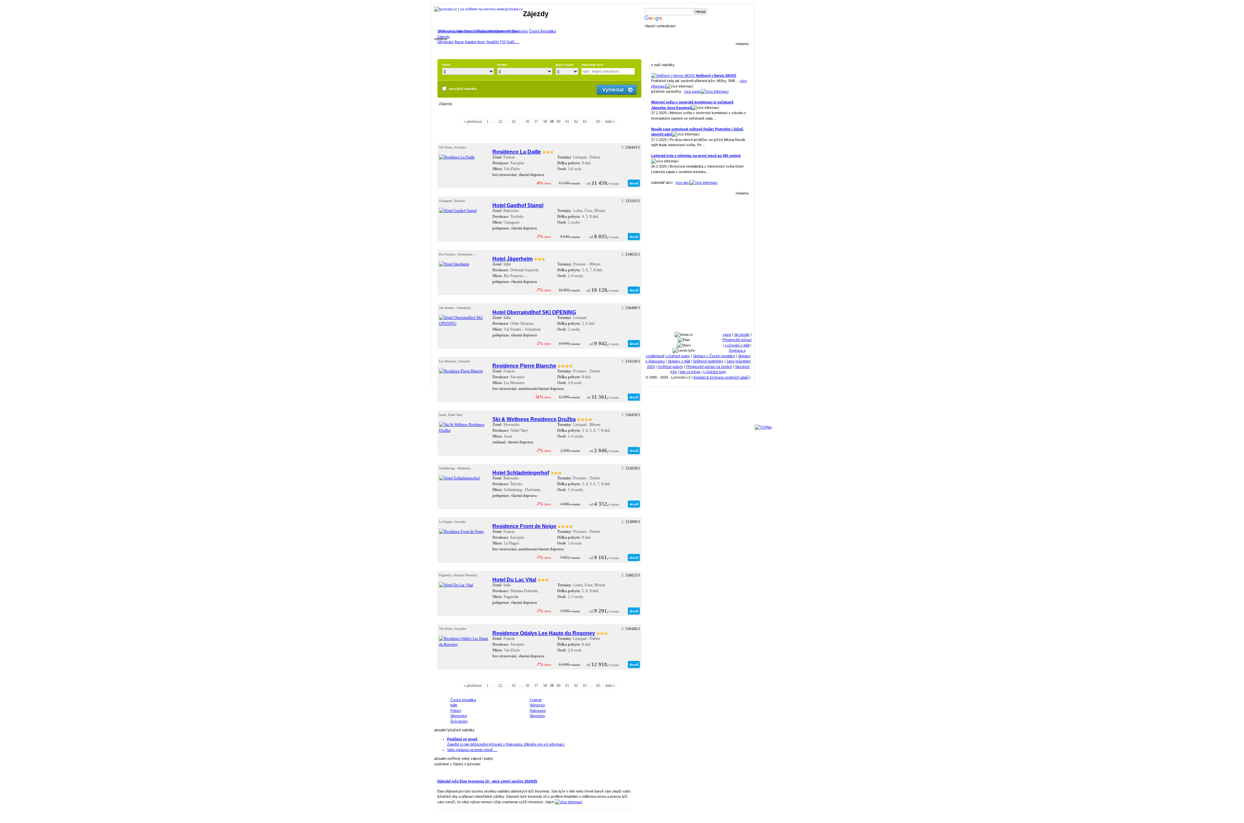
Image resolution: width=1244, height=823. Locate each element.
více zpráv (692, 91)
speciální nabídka (463, 88)
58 (545, 121)
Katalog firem (475, 42)
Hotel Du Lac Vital (514, 579)
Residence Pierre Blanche (524, 366)
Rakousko (447, 31)
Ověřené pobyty (670, 367)
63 (585, 121)
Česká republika (463, 700)
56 (527, 121)
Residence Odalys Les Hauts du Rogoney (543, 633)
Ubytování (445, 42)
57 (536, 121)
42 (514, 121)
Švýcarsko (485, 31)
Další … (513, 42)
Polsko (455, 710)
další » (610, 121)
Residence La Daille (516, 152)
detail (633, 183)
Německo (537, 705)
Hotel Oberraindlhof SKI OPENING (534, 312)
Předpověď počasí (737, 340)
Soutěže (492, 42)
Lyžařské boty (714, 372)
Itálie (459, 31)
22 (500, 121)
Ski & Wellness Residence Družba (534, 419)
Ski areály (742, 334)
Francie (470, 31)
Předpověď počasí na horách (709, 367)
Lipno (727, 334)
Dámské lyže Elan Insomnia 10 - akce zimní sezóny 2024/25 (487, 781)
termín (502, 64)
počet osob (564, 64)
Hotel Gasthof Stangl (517, 205)
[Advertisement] (699, 260)
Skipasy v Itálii (679, 361)
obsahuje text (592, 64)
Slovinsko (503, 31)
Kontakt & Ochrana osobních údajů (721, 377)
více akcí (682, 182)
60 (558, 121)
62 (576, 121)
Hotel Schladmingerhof (520, 473)
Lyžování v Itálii (737, 345)
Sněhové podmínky (708, 361)
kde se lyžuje (690, 372)
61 (567, 121)
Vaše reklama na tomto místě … (472, 750)
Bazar (459, 42)
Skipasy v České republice (714, 356)
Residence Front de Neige (524, 526)
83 (598, 121)
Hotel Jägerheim (512, 259)
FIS (503, 42)
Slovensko (520, 31)
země (446, 64)
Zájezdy (443, 37)
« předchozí (473, 121)
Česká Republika (542, 31)
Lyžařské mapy (677, 356)
